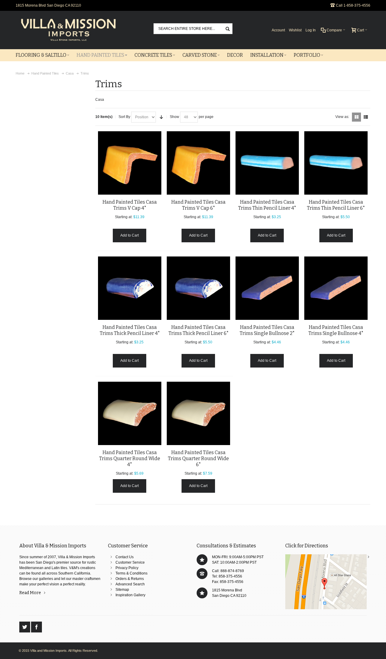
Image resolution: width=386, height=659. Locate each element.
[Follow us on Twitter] (25, 627)
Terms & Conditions (131, 573)
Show (174, 117)
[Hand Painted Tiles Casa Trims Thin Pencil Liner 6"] (336, 163)
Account (278, 30)
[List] (365, 117)
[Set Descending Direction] (161, 117)
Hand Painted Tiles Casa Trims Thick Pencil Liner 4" (130, 330)
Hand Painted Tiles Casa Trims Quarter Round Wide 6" (198, 458)
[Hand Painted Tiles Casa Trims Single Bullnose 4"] (336, 288)
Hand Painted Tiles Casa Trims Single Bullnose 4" (335, 330)
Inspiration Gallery (130, 595)
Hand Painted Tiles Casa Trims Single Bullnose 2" (267, 330)
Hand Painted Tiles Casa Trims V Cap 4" (130, 205)
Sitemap (122, 589)
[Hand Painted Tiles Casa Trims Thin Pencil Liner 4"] (267, 163)
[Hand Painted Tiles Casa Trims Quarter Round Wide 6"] (198, 413)
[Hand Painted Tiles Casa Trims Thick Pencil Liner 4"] (129, 288)
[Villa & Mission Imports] (68, 30)
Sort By (124, 117)
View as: (342, 117)
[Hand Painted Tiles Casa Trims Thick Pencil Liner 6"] (198, 288)
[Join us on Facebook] (36, 627)
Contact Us (124, 557)
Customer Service (130, 562)
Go (227, 28)
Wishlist (295, 30)
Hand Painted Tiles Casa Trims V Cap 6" (198, 205)
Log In (310, 30)
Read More (30, 592)
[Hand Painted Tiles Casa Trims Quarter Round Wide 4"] (129, 413)
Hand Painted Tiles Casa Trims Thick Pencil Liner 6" (198, 330)
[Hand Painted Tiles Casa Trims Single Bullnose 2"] (267, 288)
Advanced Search (130, 584)
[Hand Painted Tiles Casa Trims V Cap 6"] (198, 163)
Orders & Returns (129, 579)
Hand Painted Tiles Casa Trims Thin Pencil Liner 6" (336, 205)
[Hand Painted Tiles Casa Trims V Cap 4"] (129, 163)
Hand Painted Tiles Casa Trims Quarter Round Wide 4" (129, 458)
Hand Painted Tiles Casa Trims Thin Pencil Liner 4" (267, 205)
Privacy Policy (126, 568)
